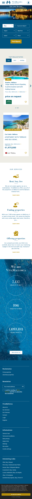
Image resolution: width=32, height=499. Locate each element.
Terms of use (6, 433)
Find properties (7, 372)
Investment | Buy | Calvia (9, 470)
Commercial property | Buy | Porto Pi (13, 477)
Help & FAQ (6, 441)
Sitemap (5, 443)
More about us (16, 352)
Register (5, 420)
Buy (9, 60)
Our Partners (6, 412)
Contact (5, 415)
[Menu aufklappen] (3, 2)
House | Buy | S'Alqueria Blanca (11, 467)
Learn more (16, 195)
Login (4, 417)
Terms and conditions (9, 436)
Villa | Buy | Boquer (8, 462)
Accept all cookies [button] (16, 494)
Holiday (22, 60)
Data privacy (6, 438)
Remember (26, 102)
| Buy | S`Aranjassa (8, 475)
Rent (15, 60)
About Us (5, 407)
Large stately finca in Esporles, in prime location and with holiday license (15, 86)
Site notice (5, 446)
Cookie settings (7, 449)
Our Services (6, 410)
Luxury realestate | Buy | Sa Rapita (12, 472)
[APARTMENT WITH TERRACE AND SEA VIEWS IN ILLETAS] (16, 121)
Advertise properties (8, 374)
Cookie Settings (16, 496)
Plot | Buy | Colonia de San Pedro (12, 465)
